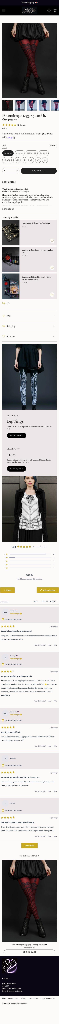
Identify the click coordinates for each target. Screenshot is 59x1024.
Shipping (11, 326)
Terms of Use (33, 998)
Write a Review (50, 591)
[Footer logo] (9, 965)
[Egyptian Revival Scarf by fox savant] (10, 232)
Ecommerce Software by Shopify (14, 1003)
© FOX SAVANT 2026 (10, 998)
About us (11, 336)
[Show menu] (4, 10)
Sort (36, 601)
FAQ (9, 316)
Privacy (23, 998)
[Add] (52, 241)
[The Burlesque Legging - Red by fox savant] (29, 901)
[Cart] (55, 10)
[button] (14, 125)
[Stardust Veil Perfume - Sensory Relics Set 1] (10, 259)
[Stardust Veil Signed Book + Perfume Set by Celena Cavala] (10, 286)
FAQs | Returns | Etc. (48, 998)
